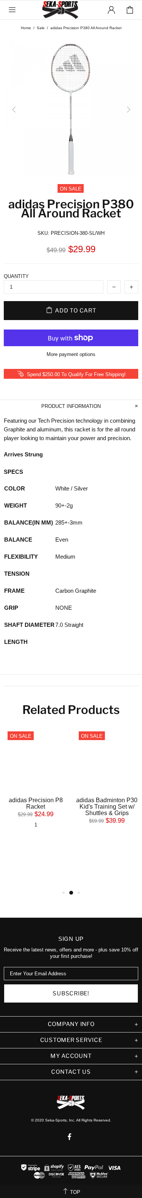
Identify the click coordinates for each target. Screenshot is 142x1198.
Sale (41, 28)
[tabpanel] (35, 785)
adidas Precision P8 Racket (36, 803)
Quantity (16, 276)
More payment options (71, 354)
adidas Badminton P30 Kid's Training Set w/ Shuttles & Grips (106, 806)
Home (26, 28)
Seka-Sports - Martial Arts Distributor (60, 10)
